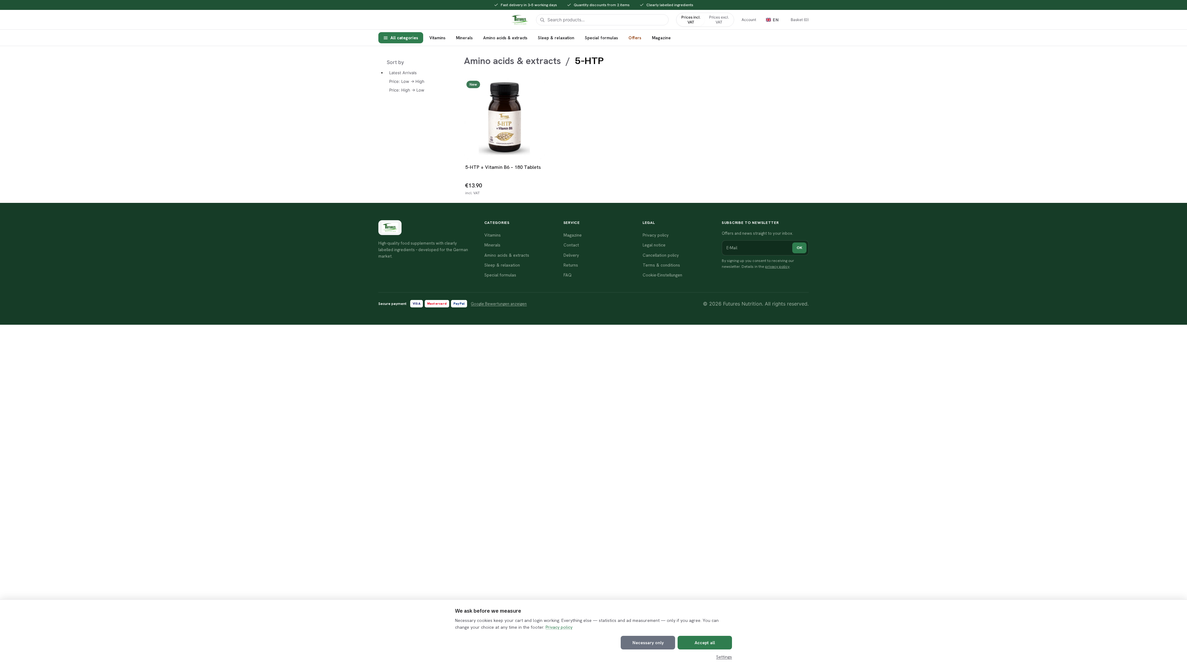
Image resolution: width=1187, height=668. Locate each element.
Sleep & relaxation (556, 38)
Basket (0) (800, 19)
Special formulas (601, 38)
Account (749, 19)
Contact (571, 245)
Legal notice (654, 245)
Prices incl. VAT (690, 19)
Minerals (464, 38)
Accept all (705, 642)
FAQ (568, 275)
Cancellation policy (661, 255)
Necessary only (648, 642)
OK (799, 247)
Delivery (571, 255)
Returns (571, 265)
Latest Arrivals (403, 72)
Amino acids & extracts (505, 38)
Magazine (661, 38)
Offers (634, 38)
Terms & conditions (661, 265)
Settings (724, 657)
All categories (404, 38)
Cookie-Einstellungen (662, 275)
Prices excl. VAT (719, 19)
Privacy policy (559, 627)
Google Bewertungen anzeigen (499, 303)
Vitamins (437, 38)
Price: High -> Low (406, 90)
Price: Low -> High (406, 81)
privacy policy (777, 266)
